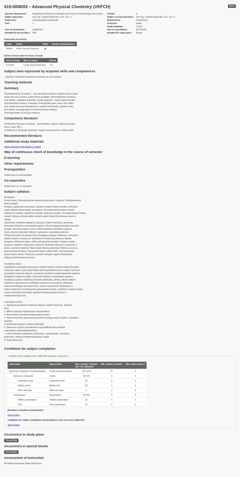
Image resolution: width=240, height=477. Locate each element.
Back (232, 6)
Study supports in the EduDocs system (22, 147)
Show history (14, 415)
